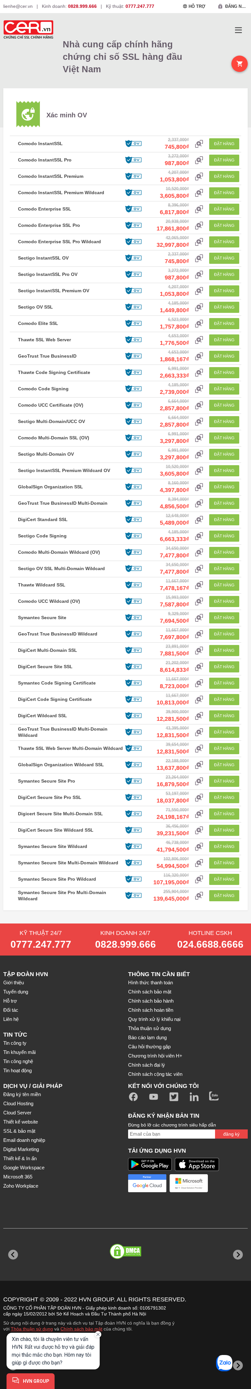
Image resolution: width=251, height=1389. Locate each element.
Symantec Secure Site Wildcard (52, 846)
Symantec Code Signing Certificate (57, 683)
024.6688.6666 (210, 944)
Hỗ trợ (10, 1001)
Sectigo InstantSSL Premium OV (53, 290)
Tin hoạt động (17, 1070)
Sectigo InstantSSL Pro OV (47, 274)
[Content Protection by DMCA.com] (125, 1256)
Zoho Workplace (20, 1186)
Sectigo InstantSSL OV (43, 258)
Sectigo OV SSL (35, 307)
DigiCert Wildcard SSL (42, 715)
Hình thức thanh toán (150, 982)
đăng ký (231, 1134)
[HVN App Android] (150, 1164)
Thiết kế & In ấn (20, 1158)
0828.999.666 (125, 944)
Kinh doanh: (69, 6)
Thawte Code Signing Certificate (54, 372)
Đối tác (10, 1010)
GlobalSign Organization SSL (50, 486)
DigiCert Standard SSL (43, 519)
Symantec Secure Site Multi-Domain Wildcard (68, 862)
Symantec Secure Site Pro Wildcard (57, 879)
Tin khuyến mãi (19, 1052)
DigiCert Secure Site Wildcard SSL (55, 830)
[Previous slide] (13, 1255)
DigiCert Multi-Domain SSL (47, 650)
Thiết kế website (20, 1122)
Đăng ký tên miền (22, 1094)
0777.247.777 (40, 944)
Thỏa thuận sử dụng (149, 1028)
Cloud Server (17, 1112)
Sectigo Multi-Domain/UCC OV (51, 421)
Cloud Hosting (18, 1103)
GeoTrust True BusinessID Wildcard (57, 633)
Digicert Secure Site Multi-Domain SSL (60, 813)
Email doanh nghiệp (24, 1140)
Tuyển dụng (15, 991)
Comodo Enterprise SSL (44, 209)
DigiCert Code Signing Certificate (55, 699)
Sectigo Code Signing (42, 535)
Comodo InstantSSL (40, 143)
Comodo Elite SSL (38, 323)
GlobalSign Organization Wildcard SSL (61, 764)
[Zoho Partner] (147, 1204)
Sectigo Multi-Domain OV (46, 454)
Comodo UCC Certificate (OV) (50, 405)
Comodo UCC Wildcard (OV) (49, 601)
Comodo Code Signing (43, 388)
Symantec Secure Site (42, 617)
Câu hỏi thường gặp (149, 1046)
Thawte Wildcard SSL (41, 584)
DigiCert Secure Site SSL (45, 666)
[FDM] (157, 1365)
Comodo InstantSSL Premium (50, 176)
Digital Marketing (21, 1149)
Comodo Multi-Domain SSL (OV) (53, 437)
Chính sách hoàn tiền (150, 1010)
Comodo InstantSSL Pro (45, 159)
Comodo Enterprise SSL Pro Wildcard (59, 241)
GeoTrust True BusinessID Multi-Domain (63, 503)
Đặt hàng (224, 144)
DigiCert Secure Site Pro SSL (49, 797)
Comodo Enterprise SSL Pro (49, 225)
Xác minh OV (66, 115)
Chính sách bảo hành (151, 1001)
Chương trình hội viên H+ (155, 1056)
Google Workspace (23, 1167)
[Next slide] (238, 1255)
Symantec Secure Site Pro (46, 781)
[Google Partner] (147, 1183)
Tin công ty (14, 1043)
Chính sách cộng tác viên (155, 1074)
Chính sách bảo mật (149, 991)
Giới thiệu (13, 982)
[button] (238, 30)
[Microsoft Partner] (189, 1183)
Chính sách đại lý (146, 1065)
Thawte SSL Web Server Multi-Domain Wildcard (70, 748)
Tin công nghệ (18, 1061)
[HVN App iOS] (197, 1164)
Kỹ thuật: (130, 6)
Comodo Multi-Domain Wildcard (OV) (59, 552)
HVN (85, 1299)
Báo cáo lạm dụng (147, 1037)
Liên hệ (11, 1019)
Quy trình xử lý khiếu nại (154, 1019)
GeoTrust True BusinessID (47, 356)
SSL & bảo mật (19, 1131)
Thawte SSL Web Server (44, 339)
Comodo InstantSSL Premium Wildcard (61, 192)
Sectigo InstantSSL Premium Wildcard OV (64, 470)
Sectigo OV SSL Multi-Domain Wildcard (61, 568)
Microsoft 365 (17, 1176)
